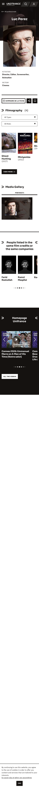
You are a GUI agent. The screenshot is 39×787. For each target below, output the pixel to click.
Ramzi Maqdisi (22, 278)
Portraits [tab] (19, 193)
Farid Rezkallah (7, 278)
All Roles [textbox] (7, 124)
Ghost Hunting (6, 157)
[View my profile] (34, 4)
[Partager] (29, 100)
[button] (29, 201)
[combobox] (19, 117)
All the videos (9, 376)
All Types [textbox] (7, 117)
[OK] (19, 783)
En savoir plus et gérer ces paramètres (17, 778)
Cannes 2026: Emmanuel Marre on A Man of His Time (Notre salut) (15, 354)
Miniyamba (24, 157)
